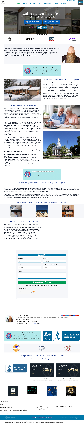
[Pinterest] (49, 417)
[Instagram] (37, 417)
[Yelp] (51, 417)
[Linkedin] (40, 417)
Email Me (38, 323)
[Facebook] (33, 417)
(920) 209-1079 (20, 323)
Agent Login (77, 417)
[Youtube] (35, 417)
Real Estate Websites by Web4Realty (67, 417)
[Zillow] (46, 417)
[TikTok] (44, 417)
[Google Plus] (42, 417)
